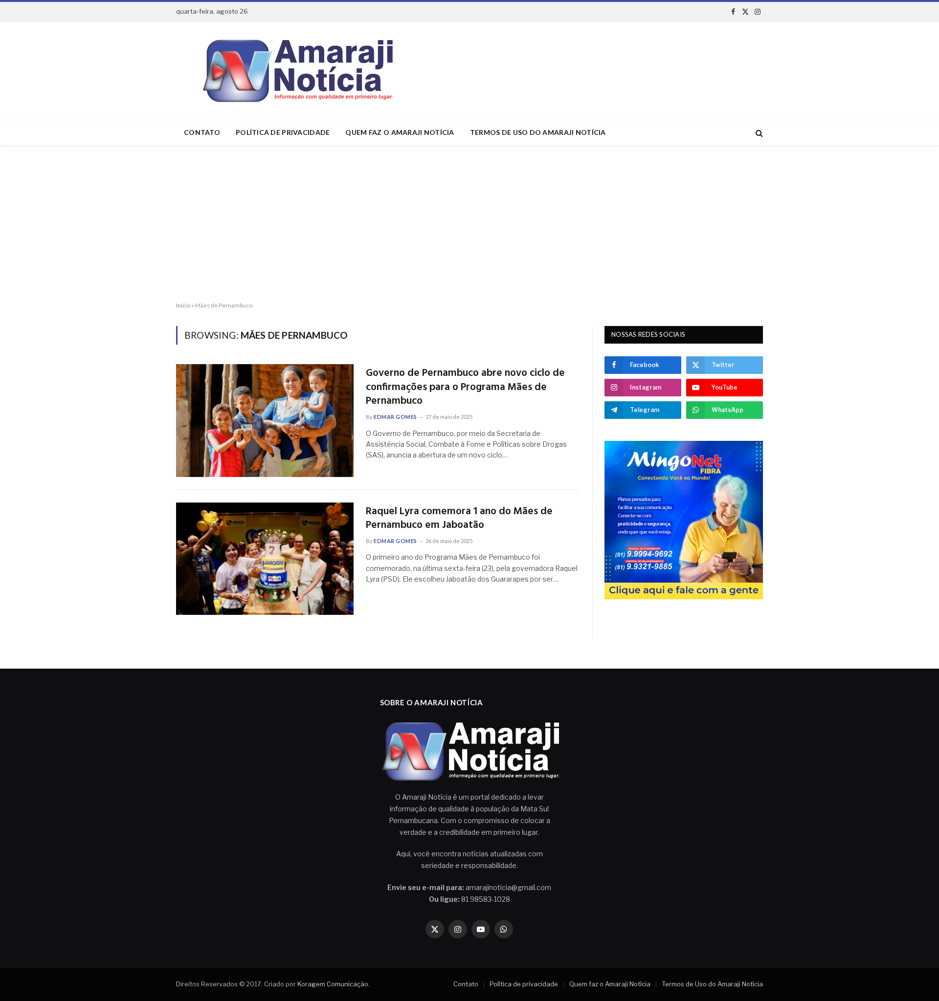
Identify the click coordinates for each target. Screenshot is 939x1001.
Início (183, 305)
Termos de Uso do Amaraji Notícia (538, 132)
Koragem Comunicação (332, 984)
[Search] (758, 133)
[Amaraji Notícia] (294, 71)
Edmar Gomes (395, 416)
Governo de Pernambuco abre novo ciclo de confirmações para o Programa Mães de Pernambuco (465, 388)
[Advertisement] (469, 223)
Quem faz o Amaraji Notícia (399, 132)
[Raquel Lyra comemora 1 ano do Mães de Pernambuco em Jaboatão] (265, 558)
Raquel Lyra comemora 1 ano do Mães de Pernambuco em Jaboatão (459, 519)
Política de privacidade (283, 132)
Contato (202, 132)
